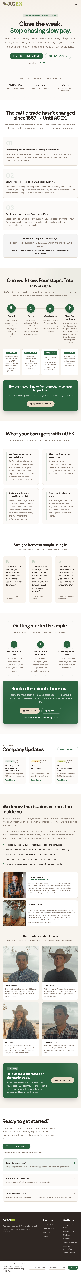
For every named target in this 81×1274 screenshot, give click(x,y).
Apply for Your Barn (39, 404)
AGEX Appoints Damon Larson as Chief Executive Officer (14, 768)
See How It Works (57, 56)
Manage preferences (57, 1267)
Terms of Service (70, 1243)
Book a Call (31, 711)
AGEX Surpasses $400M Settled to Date (64, 768)
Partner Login (68, 1231)
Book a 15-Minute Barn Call (28, 56)
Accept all (73, 1267)
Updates (66, 1235)
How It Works (48, 1225)
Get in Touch (61, 1080)
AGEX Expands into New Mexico (38, 767)
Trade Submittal (69, 1253)
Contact (46, 1236)
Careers (66, 1239)
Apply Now (50, 711)
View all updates (66, 749)
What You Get (48, 1229)
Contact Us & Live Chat (18, 1146)
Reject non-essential (37, 1267)
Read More (9, 780)
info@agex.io (52, 718)
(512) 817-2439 (46, 63)
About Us (47, 1232)
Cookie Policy (7, 1271)
